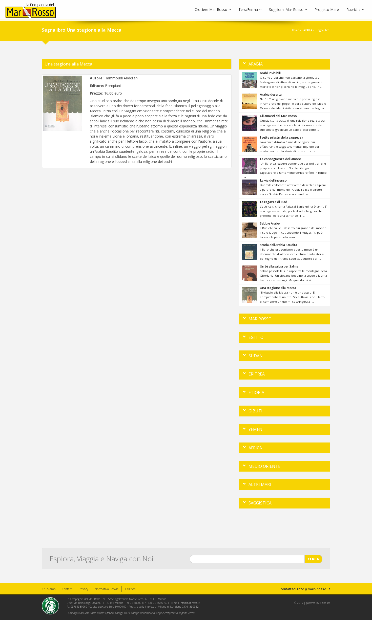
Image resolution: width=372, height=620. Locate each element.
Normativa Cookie (107, 589)
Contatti (67, 589)
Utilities (130, 589)
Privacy (83, 589)
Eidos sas (325, 603)
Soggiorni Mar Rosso (286, 9)
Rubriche (353, 9)
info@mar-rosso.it (313, 589)
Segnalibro (323, 30)
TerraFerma (248, 9)
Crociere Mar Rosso (211, 9)
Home (295, 30)
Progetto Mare (327, 9)
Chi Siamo (48, 589)
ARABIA (307, 30)
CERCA (313, 559)
